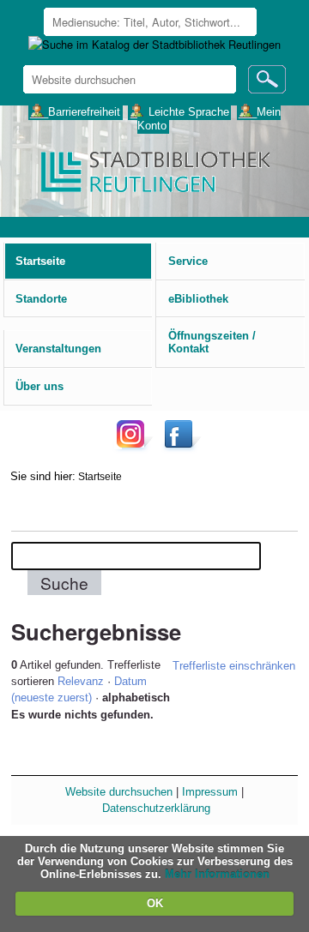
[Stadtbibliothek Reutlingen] (154, 170)
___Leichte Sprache (179, 111)
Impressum (210, 791)
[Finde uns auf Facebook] (181, 447)
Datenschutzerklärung (156, 808)
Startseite (100, 476)
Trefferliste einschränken (234, 665)
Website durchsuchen (119, 791)
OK (155, 903)
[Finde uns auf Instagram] (135, 447)
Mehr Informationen (217, 874)
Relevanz (81, 681)
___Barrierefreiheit (75, 111)
